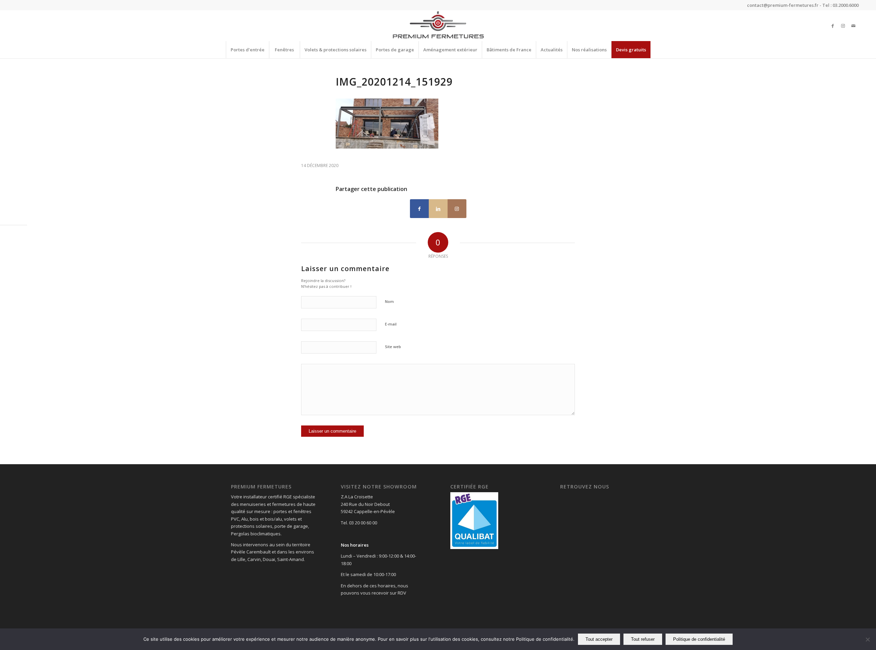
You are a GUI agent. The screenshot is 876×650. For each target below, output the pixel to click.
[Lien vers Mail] (853, 26)
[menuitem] (247, 49)
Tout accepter (599, 639)
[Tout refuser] (867, 639)
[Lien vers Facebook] (833, 26)
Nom (389, 301)
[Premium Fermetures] (437, 25)
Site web (393, 346)
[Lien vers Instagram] (843, 26)
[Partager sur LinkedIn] (438, 208)
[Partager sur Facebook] (419, 208)
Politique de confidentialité (699, 639)
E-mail (391, 324)
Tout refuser (643, 639)
